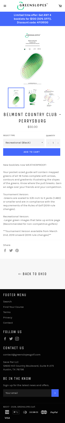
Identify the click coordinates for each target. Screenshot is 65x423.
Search (7, 301)
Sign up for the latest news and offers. (26, 385)
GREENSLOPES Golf (26, 407)
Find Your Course (13, 306)
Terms (7, 312)
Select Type (9, 135)
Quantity (50, 135)
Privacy (7, 317)
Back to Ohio (34, 274)
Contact (8, 322)
